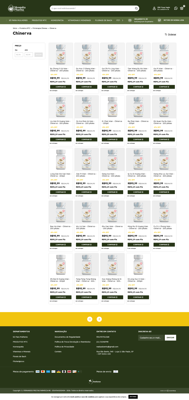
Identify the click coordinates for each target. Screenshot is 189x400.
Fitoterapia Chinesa (40, 28)
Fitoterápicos (18, 361)
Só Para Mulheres (18, 20)
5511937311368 (102, 337)
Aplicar (38, 54)
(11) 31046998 (102, 342)
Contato (58, 351)
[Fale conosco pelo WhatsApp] (176, 8)
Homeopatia (57, 20)
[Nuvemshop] (168, 391)
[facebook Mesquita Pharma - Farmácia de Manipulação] (99, 319)
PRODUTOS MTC (39, 20)
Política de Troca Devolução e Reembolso (73, 342)
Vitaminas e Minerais (79, 20)
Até (26, 50)
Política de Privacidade (64, 347)
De (16, 50)
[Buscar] (136, 8)
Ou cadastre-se (163, 9)
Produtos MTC (25, 28)
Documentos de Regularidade (67, 337)
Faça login (165, 7)
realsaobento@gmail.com (107, 347)
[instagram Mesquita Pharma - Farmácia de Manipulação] (89, 319)
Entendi (133, 397)
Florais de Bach (103, 20)
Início (15, 28)
